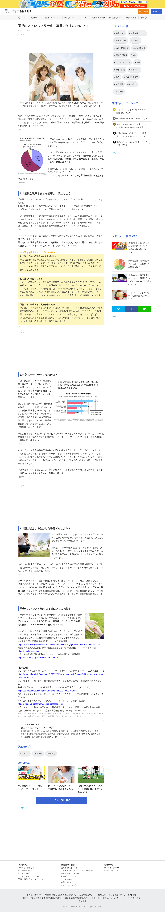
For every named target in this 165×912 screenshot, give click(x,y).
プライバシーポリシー (112, 898)
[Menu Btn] (6, 11)
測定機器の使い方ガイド (71, 868)
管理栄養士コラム (52, 17)
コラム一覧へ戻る (61, 800)
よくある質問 (66, 879)
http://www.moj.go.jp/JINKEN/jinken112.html (38, 658)
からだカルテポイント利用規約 (122, 895)
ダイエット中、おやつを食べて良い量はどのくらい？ (131, 111)
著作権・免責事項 (34, 895)
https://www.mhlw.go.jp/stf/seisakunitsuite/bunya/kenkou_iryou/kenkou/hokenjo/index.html (59, 644)
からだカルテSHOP (112, 868)
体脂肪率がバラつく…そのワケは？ (131, 118)
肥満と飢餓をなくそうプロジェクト (32, 879)
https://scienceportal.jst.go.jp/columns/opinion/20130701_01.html (47, 691)
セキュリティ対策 (133, 898)
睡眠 (142, 17)
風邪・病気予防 (98, 17)
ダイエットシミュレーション (30, 876)
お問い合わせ (143, 11)
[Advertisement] (61, 41)
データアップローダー (70, 873)
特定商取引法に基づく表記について (60, 895)
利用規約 (102, 895)
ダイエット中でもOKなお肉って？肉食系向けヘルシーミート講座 (131, 125)
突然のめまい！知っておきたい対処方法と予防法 (131, 143)
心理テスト (36, 17)
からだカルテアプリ (69, 885)
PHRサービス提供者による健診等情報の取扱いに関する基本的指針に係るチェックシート (61, 898)
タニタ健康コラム (25, 870)
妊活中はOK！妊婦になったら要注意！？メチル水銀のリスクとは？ (131, 134)
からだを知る (115, 17)
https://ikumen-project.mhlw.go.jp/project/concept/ (40, 704)
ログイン (156, 11)
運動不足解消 (131, 17)
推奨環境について (87, 895)
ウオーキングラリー (26, 868)
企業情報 (82, 901)
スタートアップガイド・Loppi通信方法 (77, 870)
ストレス (84, 17)
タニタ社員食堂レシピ (27, 873)
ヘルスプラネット (111, 870)
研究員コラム (70, 17)
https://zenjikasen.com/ (28, 651)
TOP (25, 17)
